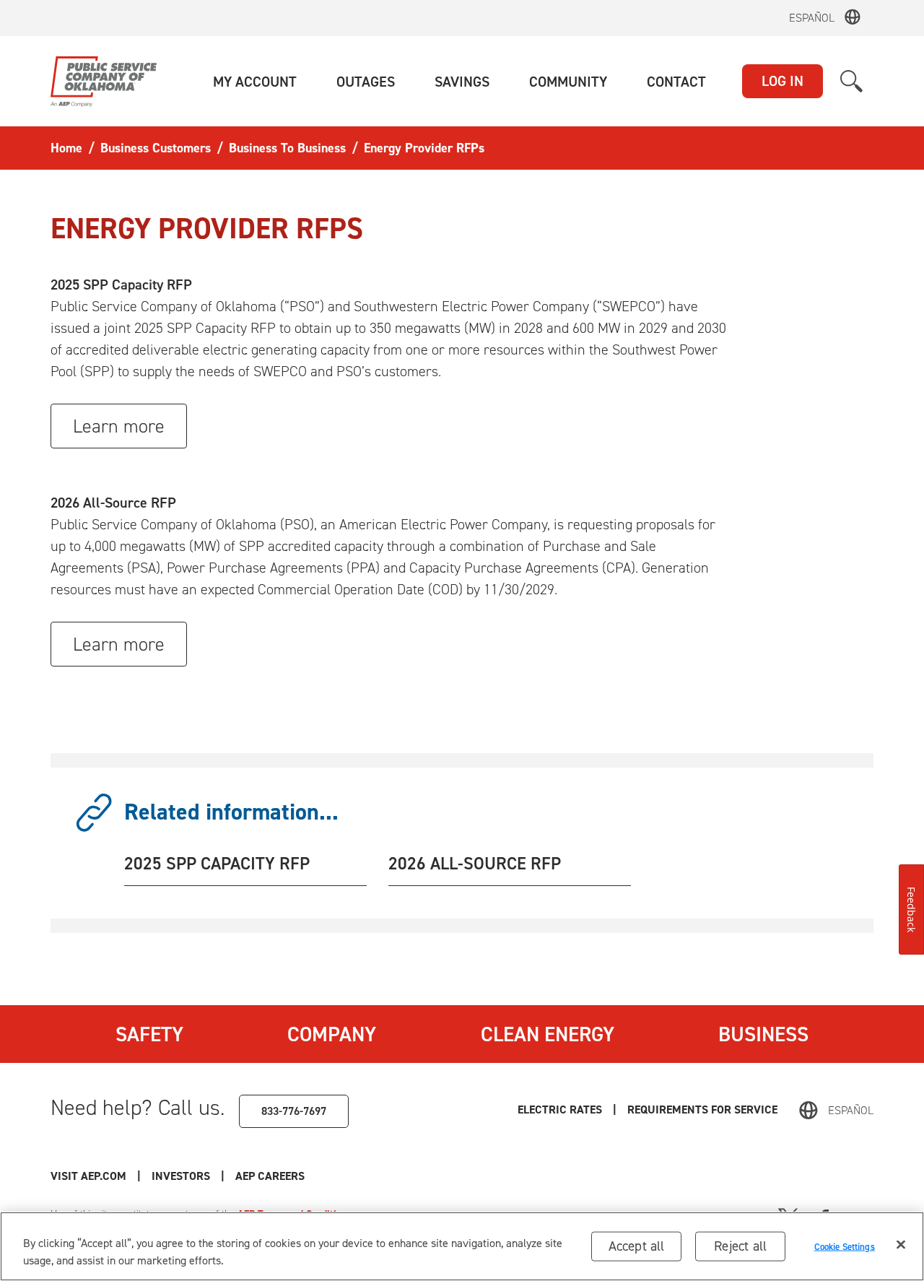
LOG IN (782, 80)
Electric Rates (560, 1109)
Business (763, 1034)
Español (811, 17)
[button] (255, 81)
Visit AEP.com (88, 1176)
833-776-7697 (293, 1111)
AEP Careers (270, 1176)
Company (331, 1034)
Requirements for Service (702, 1109)
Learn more (119, 426)
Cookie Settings (844, 1246)
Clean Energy (547, 1034)
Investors (181, 1176)
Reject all (740, 1246)
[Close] (901, 1245)
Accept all (637, 1246)
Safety (149, 1034)
